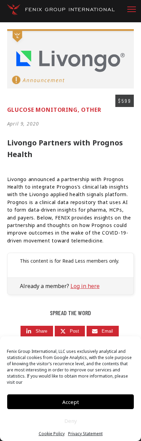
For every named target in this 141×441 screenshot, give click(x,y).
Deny (70, 420)
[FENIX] (61, 11)
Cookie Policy (52, 434)
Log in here (85, 286)
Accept (70, 401)
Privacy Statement (85, 434)
